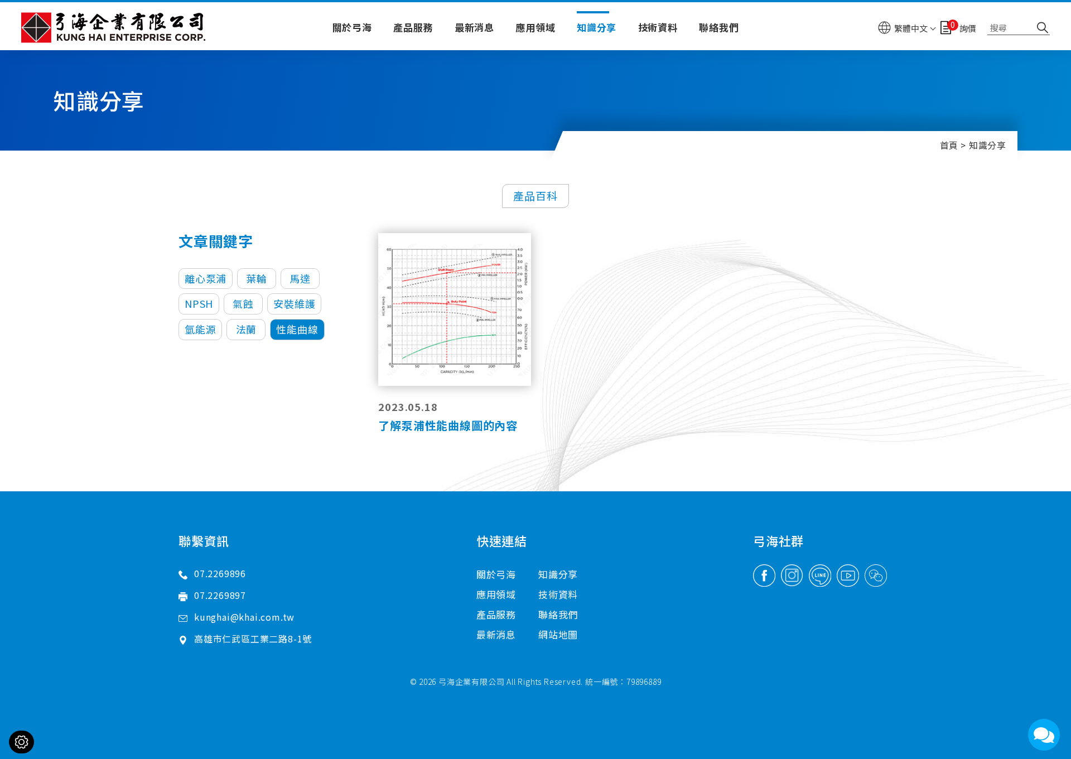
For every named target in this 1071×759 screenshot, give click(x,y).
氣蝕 (243, 303)
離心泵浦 (205, 278)
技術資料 (658, 27)
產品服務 (413, 27)
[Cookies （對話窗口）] (21, 742)
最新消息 (474, 27)
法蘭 (246, 329)
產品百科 (535, 195)
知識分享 (596, 27)
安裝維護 (294, 303)
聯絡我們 (719, 27)
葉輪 (256, 278)
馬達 (300, 278)
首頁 (949, 145)
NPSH (199, 303)
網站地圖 (558, 634)
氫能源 (200, 329)
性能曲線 (297, 329)
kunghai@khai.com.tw (244, 616)
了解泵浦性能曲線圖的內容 (448, 425)
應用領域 (535, 27)
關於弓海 (352, 27)
